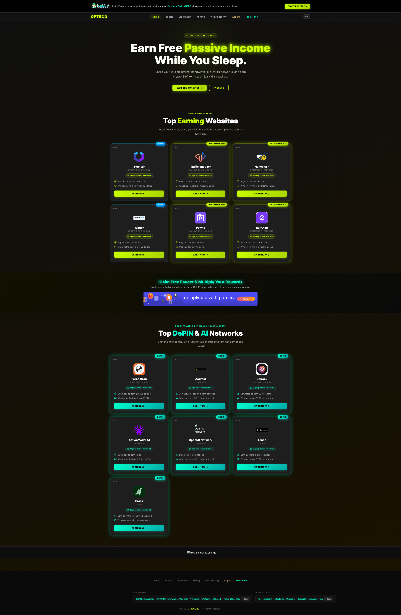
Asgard (236, 16)
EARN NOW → (139, 193)
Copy (246, 599)
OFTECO (99, 17)
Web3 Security (218, 16)
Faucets (168, 16)
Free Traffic (252, 16)
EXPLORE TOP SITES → (189, 88)
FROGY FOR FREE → (297, 6)
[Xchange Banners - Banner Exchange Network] (201, 552)
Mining (201, 16)
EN (306, 16)
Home (155, 16)
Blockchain (185, 16)
